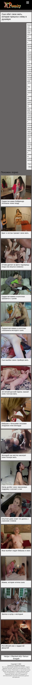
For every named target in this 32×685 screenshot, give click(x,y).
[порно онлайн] (12, 7)
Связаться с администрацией (16, 665)
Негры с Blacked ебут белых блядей (16, 657)
